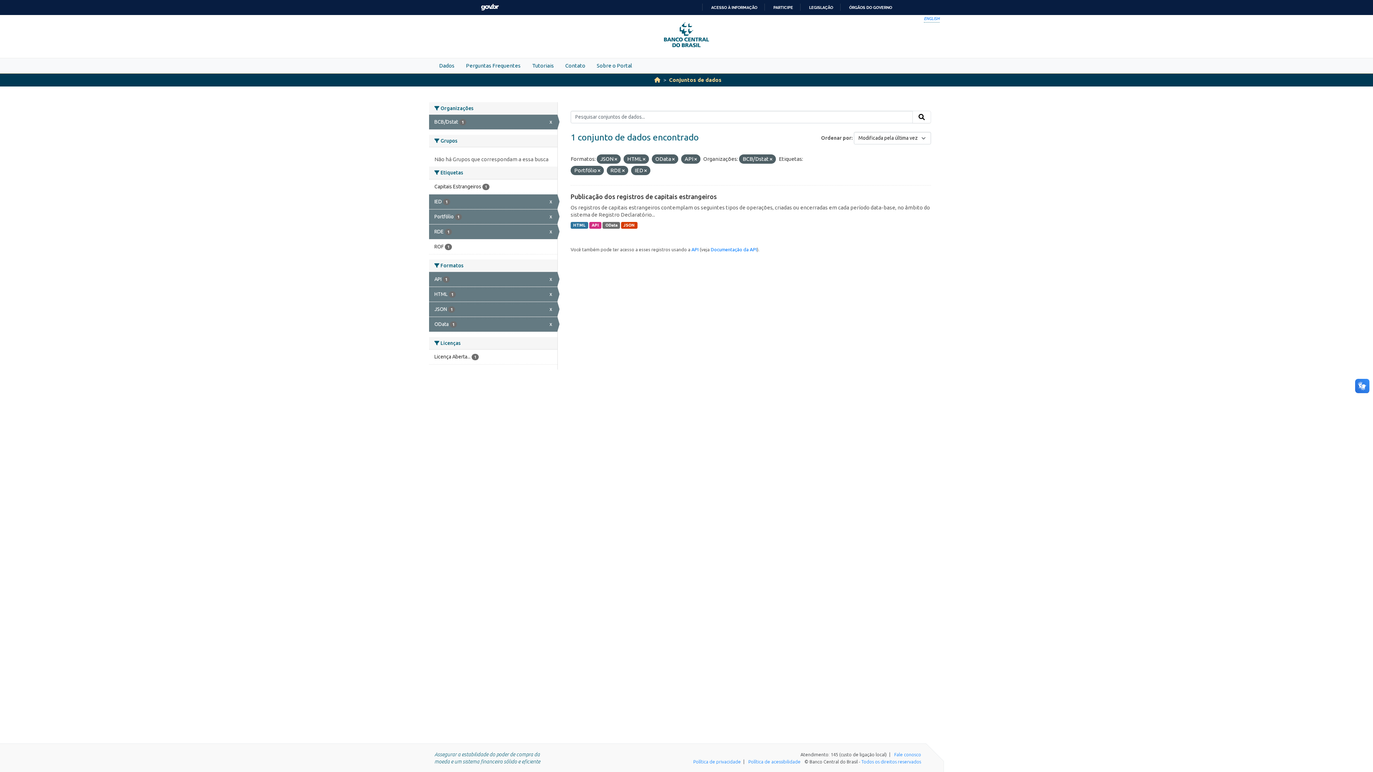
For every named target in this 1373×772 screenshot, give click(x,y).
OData (611, 225)
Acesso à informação (734, 7)
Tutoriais (543, 66)
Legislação (821, 7)
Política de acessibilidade (774, 761)
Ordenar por (836, 138)
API (595, 225)
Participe (783, 7)
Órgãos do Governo (870, 7)
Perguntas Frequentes (493, 66)
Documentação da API (734, 249)
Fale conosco (907, 754)
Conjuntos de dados (695, 80)
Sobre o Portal (614, 66)
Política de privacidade (717, 761)
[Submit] (921, 117)
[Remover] (616, 159)
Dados (446, 66)
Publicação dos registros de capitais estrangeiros (644, 196)
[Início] (657, 80)
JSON (629, 225)
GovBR (490, 7)
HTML (579, 225)
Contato (575, 66)
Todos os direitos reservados (891, 761)
